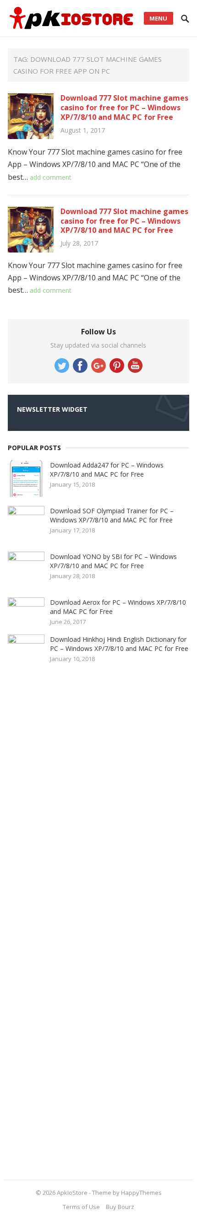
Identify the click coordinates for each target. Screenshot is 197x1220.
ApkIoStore (72, 1192)
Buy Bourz (120, 1207)
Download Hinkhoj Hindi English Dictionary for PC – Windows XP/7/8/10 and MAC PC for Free (119, 644)
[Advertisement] (76, 923)
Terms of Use (81, 1207)
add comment (50, 177)
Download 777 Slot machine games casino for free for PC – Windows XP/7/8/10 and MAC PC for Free (124, 107)
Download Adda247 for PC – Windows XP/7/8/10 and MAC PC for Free (107, 469)
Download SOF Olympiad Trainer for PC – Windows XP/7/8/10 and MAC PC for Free (112, 515)
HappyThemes (141, 1192)
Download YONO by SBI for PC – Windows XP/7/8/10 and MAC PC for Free (113, 561)
